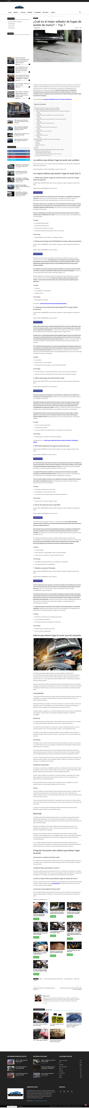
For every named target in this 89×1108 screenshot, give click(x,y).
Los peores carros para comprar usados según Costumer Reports (71, 988)
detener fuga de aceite (69, 978)
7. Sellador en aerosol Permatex (41, 135)
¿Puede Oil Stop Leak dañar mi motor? (43, 152)
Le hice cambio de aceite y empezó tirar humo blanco (57, 912)
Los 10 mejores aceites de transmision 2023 (57, 932)
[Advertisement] (56, 7)
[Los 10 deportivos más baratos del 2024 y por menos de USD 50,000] (10, 69)
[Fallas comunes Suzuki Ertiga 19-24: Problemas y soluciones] (10, 135)
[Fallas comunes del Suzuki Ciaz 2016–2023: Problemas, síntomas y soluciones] (18, 110)
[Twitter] (71, 1091)
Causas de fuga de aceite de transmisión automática (53, 303)
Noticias (23, 12)
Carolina (10, 116)
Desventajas (39, 113)
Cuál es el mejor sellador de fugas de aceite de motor (53, 978)
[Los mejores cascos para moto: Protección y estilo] (10, 173)
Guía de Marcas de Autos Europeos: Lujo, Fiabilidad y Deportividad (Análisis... (21, 194)
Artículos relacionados (39, 1009)
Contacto (9, 0)
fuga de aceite (76, 978)
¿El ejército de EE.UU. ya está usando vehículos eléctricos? (44, 988)
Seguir (27, 153)
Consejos (29, 12)
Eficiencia (37, 142)
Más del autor (49, 1009)
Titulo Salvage (11, 23)
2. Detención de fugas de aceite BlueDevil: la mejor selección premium (49, 115)
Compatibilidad (38, 140)
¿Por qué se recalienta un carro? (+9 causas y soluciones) (57, 99)
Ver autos (45, 12)
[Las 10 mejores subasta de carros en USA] (10, 86)
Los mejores (37, 12)
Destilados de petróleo (40, 144)
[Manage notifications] (86, 1105)
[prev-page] (34, 1044)
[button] (80, 12)
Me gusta (27, 151)
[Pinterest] (68, 1091)
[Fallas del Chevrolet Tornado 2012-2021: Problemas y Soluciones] (10, 141)
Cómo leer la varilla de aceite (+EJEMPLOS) (39, 915)
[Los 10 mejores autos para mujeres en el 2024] (10, 1075)
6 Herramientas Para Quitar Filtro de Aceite (40, 933)
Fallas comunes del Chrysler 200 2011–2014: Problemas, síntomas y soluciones (21, 121)
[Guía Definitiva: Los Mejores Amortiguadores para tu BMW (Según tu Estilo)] (10, 179)
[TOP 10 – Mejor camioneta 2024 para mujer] (10, 1061)
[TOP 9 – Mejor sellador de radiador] (40, 1034)
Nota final (36, 147)
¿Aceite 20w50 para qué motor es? (73, 951)
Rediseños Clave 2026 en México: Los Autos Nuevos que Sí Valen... (22, 186)
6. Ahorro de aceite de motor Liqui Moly (43, 131)
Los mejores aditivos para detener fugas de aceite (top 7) (47, 109)
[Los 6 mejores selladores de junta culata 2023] (57, 1018)
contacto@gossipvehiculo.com (40, 1100)
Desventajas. (39, 129)
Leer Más (36, 919)
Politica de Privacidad (67, 1106)
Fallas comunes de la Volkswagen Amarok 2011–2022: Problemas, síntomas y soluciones (21, 128)
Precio (36, 146)
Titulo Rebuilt (11, 28)
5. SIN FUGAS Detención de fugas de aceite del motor (46, 127)
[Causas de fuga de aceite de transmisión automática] (57, 1034)
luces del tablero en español (14, 21)
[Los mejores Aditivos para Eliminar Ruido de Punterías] (40, 1018)
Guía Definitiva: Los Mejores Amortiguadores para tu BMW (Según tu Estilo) (22, 179)
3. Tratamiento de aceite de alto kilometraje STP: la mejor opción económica (50, 119)
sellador (35, 980)
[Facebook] (44, 1003)
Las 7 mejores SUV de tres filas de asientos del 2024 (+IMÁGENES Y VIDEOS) (22, 77)
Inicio (10, 12)
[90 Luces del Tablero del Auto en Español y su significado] (36, 1068)
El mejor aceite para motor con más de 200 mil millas (40, 970)
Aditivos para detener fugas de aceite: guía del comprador (47, 139)
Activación (37, 143)
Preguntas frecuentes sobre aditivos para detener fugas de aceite (49, 149)
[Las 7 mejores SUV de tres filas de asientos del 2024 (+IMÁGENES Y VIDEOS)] (10, 78)
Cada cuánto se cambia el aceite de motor (40, 953)
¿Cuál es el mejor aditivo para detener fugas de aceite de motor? (48, 153)
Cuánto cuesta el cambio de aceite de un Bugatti (73, 912)
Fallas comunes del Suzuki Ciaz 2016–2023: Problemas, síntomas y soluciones (18, 113)
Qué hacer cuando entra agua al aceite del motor (56, 952)
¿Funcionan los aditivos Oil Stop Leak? (43, 151)
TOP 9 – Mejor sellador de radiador (40, 1040)
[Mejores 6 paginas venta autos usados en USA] (36, 1061)
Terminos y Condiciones (77, 1106)
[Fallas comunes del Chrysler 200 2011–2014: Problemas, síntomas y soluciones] (10, 121)
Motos (53, 12)
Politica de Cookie (53, 1106)
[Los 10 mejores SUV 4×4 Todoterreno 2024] (10, 1068)
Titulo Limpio (11, 26)
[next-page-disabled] (36, 1044)
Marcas (15, 12)
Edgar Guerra (37, 27)
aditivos (40, 978)
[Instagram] (46, 1003)
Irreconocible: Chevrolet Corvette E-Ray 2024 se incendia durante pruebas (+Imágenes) (74, 1025)
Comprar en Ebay (38, 192)
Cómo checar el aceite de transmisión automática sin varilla (74, 934)
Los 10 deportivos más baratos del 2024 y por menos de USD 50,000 (21, 68)
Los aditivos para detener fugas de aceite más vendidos (46, 108)
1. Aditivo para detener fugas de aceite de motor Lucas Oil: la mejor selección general (52, 111)
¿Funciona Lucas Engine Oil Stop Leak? (43, 155)
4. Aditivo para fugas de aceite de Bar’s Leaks (44, 123)
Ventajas (38, 112)
